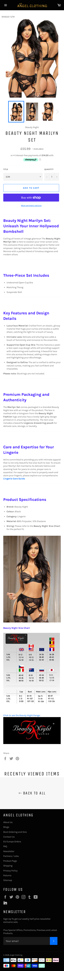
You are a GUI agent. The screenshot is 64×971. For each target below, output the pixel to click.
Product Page (10, 860)
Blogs (6, 827)
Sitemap (7, 880)
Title (5, 169)
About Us (7, 822)
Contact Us (9, 836)
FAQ (5, 846)
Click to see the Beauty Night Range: (21, 715)
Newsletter (8, 851)
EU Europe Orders (12, 841)
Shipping (7, 865)
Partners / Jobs (11, 856)
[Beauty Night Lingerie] (32, 743)
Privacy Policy (10, 870)
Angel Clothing (16, 955)
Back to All (34, 793)
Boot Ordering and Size (15, 832)
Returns (7, 875)
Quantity (48, 169)
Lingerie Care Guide (14, 478)
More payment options (31, 205)
